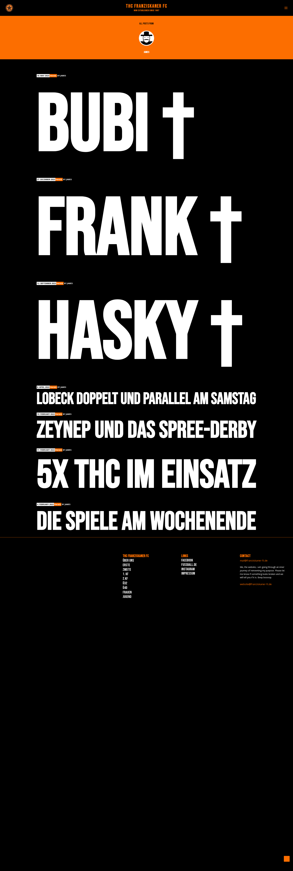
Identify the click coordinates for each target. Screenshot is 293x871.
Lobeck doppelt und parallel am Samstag (146, 399)
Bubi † (115, 126)
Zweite (127, 569)
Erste (126, 565)
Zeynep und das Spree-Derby (146, 430)
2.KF (125, 578)
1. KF (125, 574)
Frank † (139, 230)
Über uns (128, 560)
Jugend (127, 597)
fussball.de (189, 565)
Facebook (187, 560)
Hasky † (140, 333)
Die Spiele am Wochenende (146, 521)
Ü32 (125, 583)
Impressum (188, 573)
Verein (53, 75)
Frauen (127, 592)
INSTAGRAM (188, 569)
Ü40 (125, 588)
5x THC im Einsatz (146, 475)
